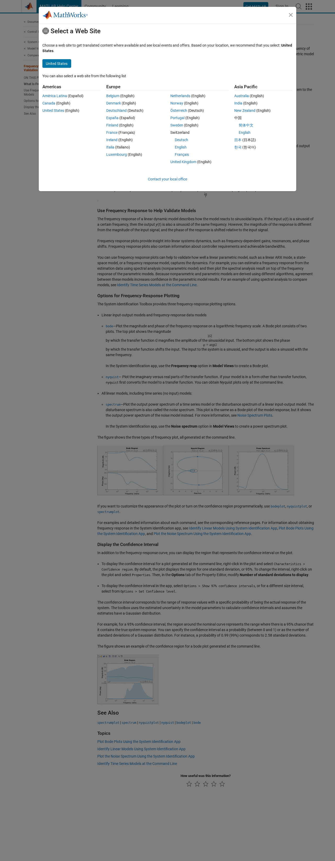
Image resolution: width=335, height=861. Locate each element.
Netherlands (180, 96)
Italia (110, 147)
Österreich (178, 110)
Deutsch (181, 140)
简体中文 (246, 125)
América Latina (54, 96)
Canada (48, 103)
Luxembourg (116, 154)
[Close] (290, 15)
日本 (238, 140)
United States (53, 110)
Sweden (176, 125)
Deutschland (116, 110)
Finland (112, 125)
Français (182, 154)
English (181, 147)
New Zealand (244, 110)
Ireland (112, 140)
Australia (241, 96)
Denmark (113, 103)
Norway (176, 103)
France (112, 132)
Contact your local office (167, 179)
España (112, 118)
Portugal (177, 118)
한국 (238, 147)
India (238, 103)
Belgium (112, 96)
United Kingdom (183, 162)
